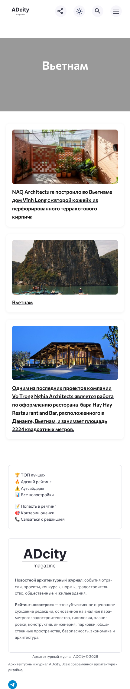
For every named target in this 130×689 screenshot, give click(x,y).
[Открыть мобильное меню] (116, 11)
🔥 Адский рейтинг (33, 481)
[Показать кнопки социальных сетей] (61, 11)
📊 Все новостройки (34, 494)
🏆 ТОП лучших (30, 474)
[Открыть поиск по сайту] (97, 11)
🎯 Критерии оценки (34, 512)
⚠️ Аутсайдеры (29, 488)
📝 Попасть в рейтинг (35, 506)
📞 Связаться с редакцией (40, 519)
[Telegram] (12, 684)
